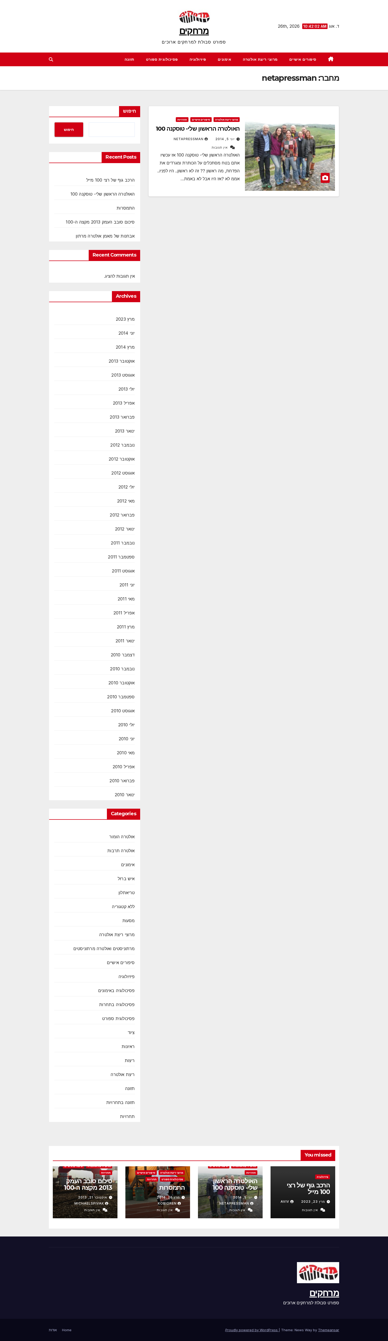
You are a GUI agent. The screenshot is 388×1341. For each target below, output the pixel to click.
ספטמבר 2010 (121, 696)
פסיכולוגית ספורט (162, 59)
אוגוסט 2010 (123, 710)
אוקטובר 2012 (122, 459)
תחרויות (182, 119)
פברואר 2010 (122, 780)
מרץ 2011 (126, 626)
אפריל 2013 (124, 403)
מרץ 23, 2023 (313, 1201)
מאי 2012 (126, 501)
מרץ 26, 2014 (168, 1197)
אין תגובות (220, 147)
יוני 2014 (127, 333)
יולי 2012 (127, 487)
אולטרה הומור (122, 836)
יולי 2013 (127, 389)
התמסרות (126, 208)
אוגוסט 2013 (123, 375)
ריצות (130, 1060)
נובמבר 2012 (122, 445)
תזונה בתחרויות (120, 1102)
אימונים (224, 59)
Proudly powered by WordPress (252, 1330)
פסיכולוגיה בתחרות (117, 1004)
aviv (285, 1201)
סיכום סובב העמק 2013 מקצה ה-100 (100, 222)
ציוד (131, 1032)
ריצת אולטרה (123, 1074)
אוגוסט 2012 (123, 473)
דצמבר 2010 (123, 654)
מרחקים (194, 30)
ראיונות (128, 1046)
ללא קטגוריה (123, 906)
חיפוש (129, 111)
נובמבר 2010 (122, 668)
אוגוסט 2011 (123, 571)
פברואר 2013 (122, 417)
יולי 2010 (126, 724)
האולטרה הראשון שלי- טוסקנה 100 (198, 128)
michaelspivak (89, 1203)
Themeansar (328, 1330)
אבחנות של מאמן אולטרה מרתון (105, 236)
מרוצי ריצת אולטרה (260, 59)
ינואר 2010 (125, 794)
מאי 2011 (126, 598)
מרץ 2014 (125, 347)
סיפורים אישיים (302, 59)
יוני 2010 (127, 738)
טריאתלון (127, 892)
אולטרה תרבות (121, 850)
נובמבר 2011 (123, 543)
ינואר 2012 (125, 529)
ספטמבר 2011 (121, 557)
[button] (51, 59)
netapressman (189, 139)
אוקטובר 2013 (122, 361)
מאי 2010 (126, 752)
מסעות (128, 920)
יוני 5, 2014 (225, 139)
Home (67, 1330)
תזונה (129, 59)
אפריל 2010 (124, 766)
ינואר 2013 (125, 431)
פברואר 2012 (122, 515)
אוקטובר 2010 (121, 682)
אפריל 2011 (124, 612)
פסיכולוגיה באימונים (116, 990)
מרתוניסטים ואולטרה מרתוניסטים (104, 948)
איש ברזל (126, 878)
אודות (53, 1330)
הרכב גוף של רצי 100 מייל (110, 180)
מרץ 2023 (125, 319)
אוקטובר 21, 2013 (92, 1197)
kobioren (167, 1203)
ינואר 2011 (125, 640)
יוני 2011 (127, 584)
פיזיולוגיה (198, 59)
